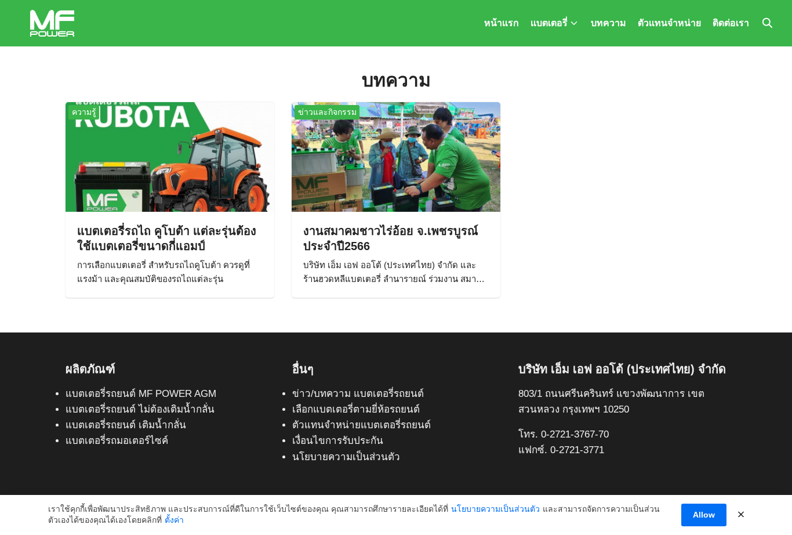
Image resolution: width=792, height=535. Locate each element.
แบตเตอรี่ (549, 23)
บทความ (608, 23)
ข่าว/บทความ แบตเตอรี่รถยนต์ (358, 393)
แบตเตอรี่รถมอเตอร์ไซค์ (117, 440)
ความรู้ (84, 112)
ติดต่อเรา (731, 23)
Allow (704, 514)
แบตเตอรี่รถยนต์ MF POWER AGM (141, 393)
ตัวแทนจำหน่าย (669, 23)
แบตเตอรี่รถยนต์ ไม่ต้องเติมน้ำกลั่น (140, 409)
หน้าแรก (501, 23)
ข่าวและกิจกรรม (327, 112)
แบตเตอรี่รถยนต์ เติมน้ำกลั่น (126, 425)
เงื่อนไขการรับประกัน (337, 440)
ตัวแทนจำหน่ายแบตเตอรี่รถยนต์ (361, 425)
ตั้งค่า (174, 520)
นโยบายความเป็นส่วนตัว (346, 456)
